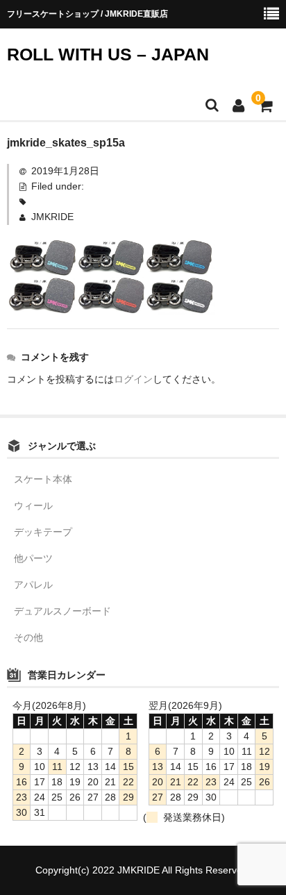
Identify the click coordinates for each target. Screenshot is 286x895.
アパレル (33, 584)
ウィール (33, 505)
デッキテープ (43, 531)
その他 (28, 637)
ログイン (133, 379)
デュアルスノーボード (62, 611)
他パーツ (33, 558)
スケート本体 (43, 479)
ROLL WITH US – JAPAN (108, 54)
